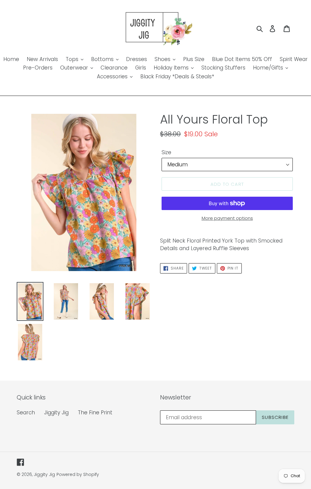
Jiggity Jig (56, 412)
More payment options (227, 218)
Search (26, 412)
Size (166, 152)
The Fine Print (95, 412)
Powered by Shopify (77, 474)
